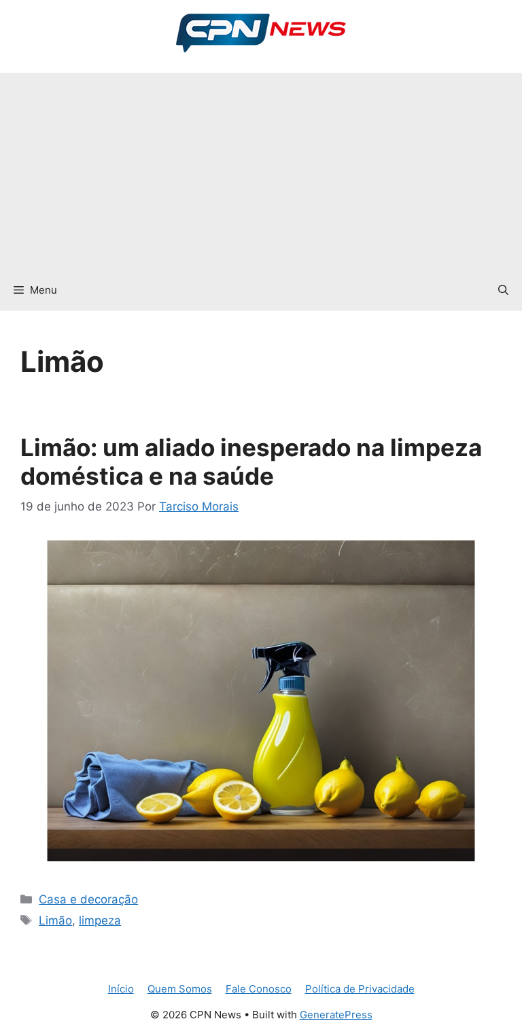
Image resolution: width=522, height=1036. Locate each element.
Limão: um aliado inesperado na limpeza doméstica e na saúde (251, 461)
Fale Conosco (259, 988)
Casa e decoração (88, 899)
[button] (503, 290)
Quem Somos (179, 988)
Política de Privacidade (360, 988)
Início (121, 988)
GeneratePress (336, 1014)
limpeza (100, 920)
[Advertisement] (261, 168)
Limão (55, 920)
